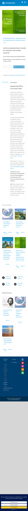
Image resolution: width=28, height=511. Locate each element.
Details (11, 232)
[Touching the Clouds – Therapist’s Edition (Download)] (20, 302)
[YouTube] (22, 363)
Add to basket (18, 66)
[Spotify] (22, 373)
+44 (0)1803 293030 (5, 382)
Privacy (14, 359)
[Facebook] (22, 359)
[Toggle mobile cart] (22, 2)
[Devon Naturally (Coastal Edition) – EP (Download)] (7, 331)
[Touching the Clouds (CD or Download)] (7, 214)
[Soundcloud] (22, 369)
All (10, 75)
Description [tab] (5, 82)
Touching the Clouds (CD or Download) (6, 223)
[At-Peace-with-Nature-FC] (14, 22)
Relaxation (22, 75)
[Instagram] (22, 366)
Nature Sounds (15, 75)
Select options (18, 267)
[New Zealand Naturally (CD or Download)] (20, 214)
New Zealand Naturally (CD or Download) (20, 223)
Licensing (14, 362)
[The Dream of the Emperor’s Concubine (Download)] (7, 302)
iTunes (12, 166)
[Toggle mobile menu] (25, 2)
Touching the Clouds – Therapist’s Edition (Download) (19, 313)
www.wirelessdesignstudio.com (14, 399)
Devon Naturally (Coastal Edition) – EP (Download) (7, 340)
